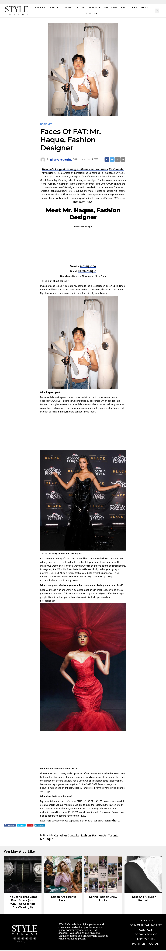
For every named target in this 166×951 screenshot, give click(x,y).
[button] (157, 11)
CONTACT (145, 929)
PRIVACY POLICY (146, 934)
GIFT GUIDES (129, 7)
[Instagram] (14, 938)
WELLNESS (111, 7)
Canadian (60, 835)
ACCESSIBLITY (145, 939)
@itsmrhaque (87, 271)
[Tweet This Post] (112, 159)
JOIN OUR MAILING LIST (146, 925)
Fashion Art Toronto (105, 835)
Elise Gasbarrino (61, 159)
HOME (80, 7)
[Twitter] (26, 938)
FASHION (40, 7)
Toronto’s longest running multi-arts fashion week (75, 169)
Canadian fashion (79, 835)
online (64, 194)
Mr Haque (46, 839)
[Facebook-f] (22, 938)
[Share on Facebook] (107, 159)
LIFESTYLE (94, 7)
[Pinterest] (18, 938)
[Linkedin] (30, 938)
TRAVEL (68, 7)
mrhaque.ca (88, 266)
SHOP (144, 7)
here (116, 820)
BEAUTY (55, 7)
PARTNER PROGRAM (146, 943)
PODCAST (91, 13)
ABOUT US (146, 920)
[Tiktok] (34, 938)
